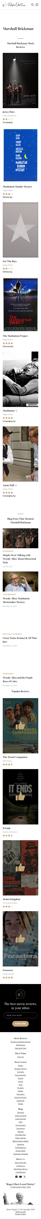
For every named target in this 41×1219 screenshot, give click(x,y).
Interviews (20, 1128)
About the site (20, 1163)
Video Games (20, 1138)
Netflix (20, 1091)
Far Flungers (21, 1125)
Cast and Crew (20, 1048)
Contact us (20, 1166)
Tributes (20, 1132)
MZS (20, 1122)
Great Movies (20, 1119)
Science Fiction (20, 1097)
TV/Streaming (20, 1148)
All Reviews (20, 1045)
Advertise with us (20, 1169)
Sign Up (20, 1057)
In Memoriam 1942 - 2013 (20, 1187)
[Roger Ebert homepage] (14, 5)
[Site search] (32, 5)
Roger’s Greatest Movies (20, 1042)
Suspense (20, 1101)
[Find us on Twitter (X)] (25, 1177)
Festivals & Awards (20, 1154)
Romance (20, 1094)
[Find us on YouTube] (20, 1177)
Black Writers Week (20, 1141)
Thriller (20, 1104)
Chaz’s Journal (20, 1116)
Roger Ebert (21, 1151)
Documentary (20, 1075)
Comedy (20, 1072)
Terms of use (20, 1212)
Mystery (20, 1088)
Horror (20, 1082)
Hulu (20, 1085)
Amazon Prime (20, 1069)
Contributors (21, 1172)
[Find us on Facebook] (16, 1177)
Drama (20, 1078)
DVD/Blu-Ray (20, 1135)
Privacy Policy (20, 1214)
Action (20, 1066)
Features (20, 1144)
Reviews (20, 1113)
